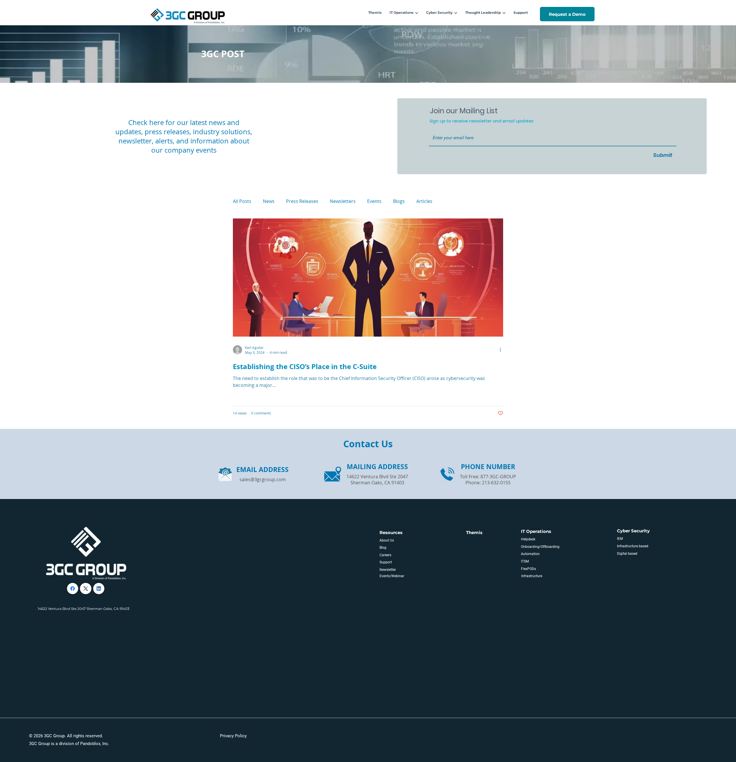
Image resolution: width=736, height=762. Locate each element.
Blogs (399, 201)
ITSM (525, 561)
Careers (385, 555)
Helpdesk (528, 539)
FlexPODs (528, 569)
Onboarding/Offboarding (540, 547)
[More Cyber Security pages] (455, 12)
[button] (567, 14)
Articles (424, 201)
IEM (620, 539)
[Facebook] (72, 588)
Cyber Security (633, 530)
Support (385, 562)
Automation (530, 554)
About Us (386, 540)
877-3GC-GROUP (498, 476)
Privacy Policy (233, 735)
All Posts (242, 201)
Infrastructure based (632, 546)
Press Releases (302, 201)
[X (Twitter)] (85, 588)
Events (374, 201)
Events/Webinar (391, 576)
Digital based (627, 554)
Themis (474, 532)
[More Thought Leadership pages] (504, 12)
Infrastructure (531, 576)
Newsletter (387, 570)
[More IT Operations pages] (416, 12)
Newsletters (343, 201)
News (269, 201)
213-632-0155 (496, 482)
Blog (382, 548)
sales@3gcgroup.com (262, 479)
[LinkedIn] (98, 588)
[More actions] (502, 349)
